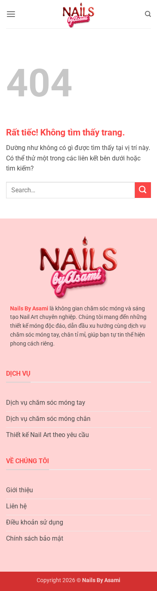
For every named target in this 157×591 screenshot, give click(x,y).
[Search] (148, 14)
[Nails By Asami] (79, 14)
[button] (11, 14)
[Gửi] (143, 190)
